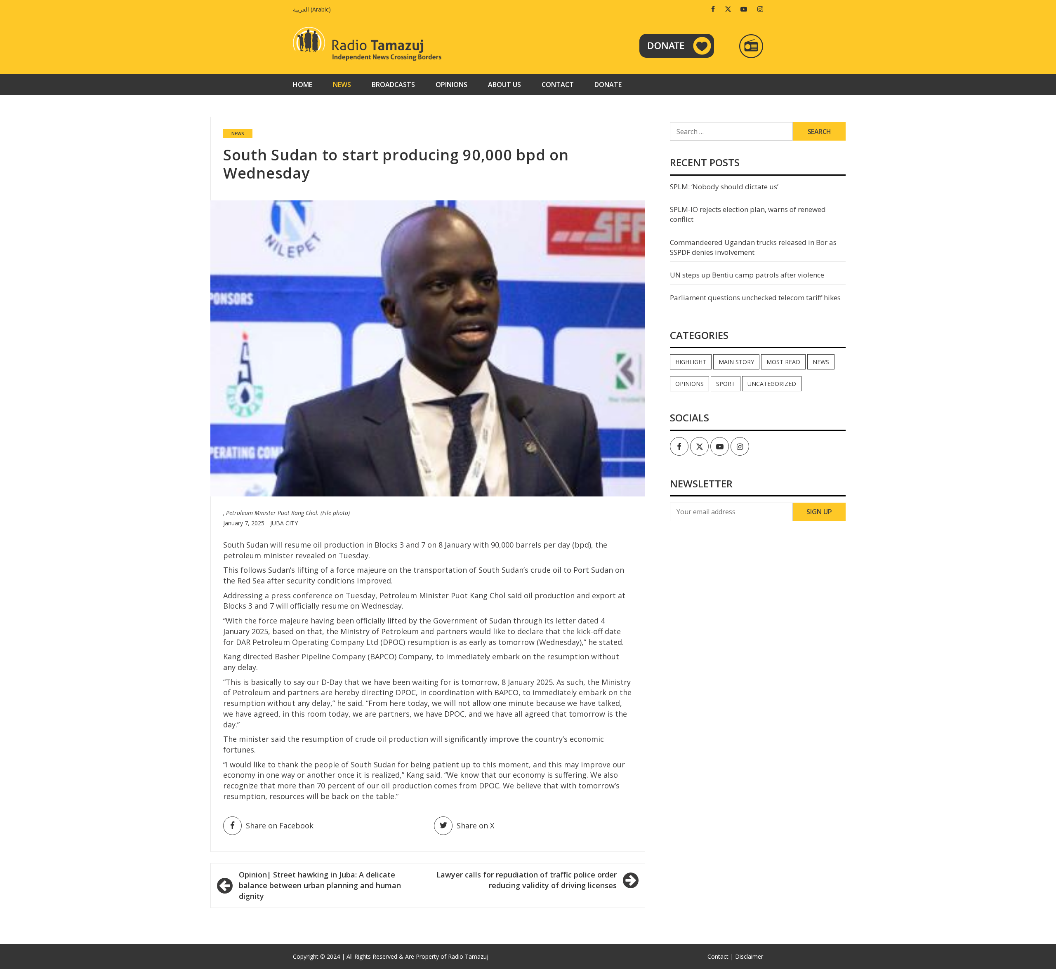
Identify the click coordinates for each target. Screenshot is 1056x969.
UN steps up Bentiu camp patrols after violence (747, 275)
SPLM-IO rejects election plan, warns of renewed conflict (748, 214)
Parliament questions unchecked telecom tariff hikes (755, 297)
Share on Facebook (280, 825)
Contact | (720, 956)
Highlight (690, 362)
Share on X (475, 825)
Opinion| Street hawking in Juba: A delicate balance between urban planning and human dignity (320, 885)
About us (504, 84)
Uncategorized (771, 384)
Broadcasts (393, 84)
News (342, 84)
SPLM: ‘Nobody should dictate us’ (724, 186)
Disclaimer (749, 956)
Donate (608, 84)
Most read (783, 362)
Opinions (451, 84)
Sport (725, 384)
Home (302, 84)
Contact (558, 84)
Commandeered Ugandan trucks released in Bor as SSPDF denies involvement (753, 247)
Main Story (736, 362)
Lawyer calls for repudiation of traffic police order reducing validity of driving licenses (526, 880)
